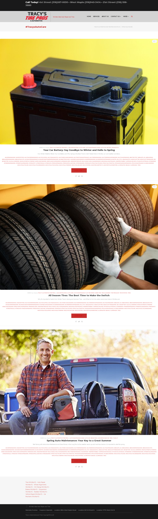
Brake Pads (94, 438)
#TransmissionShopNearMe (123, 163)
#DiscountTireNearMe (146, 159)
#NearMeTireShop (76, 161)
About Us (105, 16)
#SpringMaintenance (105, 451)
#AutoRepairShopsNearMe (109, 157)
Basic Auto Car (101, 147)
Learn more (78, 170)
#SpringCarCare (131, 161)
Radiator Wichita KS (40, 492)
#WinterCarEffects (97, 165)
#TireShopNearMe (57, 163)
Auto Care (82, 147)
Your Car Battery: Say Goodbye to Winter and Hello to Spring (79, 150)
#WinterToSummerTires (111, 165)
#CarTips (113, 159)
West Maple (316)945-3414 (85, 2)
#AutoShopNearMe (123, 157)
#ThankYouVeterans (142, 161)
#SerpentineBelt (121, 161)
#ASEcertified (20, 157)
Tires (129, 293)
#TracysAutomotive (108, 163)
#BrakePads (149, 157)
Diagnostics (115, 147)
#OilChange (85, 161)
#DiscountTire (135, 159)
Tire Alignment (105, 293)
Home (89, 16)
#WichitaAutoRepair (65, 165)
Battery (109, 147)
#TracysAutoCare (96, 163)
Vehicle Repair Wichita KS (34, 494)
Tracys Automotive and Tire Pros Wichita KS (107, 27)
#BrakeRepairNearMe (8, 159)
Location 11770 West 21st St (106, 510)
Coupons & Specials (45, 510)
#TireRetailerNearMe (22, 163)
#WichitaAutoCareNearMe (37, 165)
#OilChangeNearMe (95, 161)
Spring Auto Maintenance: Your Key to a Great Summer (79, 440)
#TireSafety (32, 163)
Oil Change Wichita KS (41, 487)
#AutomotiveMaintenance (81, 157)
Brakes (128, 165)
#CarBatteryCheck (64, 159)
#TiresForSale (40, 163)
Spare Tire (98, 293)
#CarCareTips (39, 449)
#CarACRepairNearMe (31, 159)
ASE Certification (73, 147)
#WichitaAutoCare (23, 165)
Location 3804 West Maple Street (65, 510)
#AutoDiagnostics (53, 157)
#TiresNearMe (80, 163)
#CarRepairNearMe (90, 159)
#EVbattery (5, 161)
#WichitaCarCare (77, 165)
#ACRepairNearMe (10, 157)
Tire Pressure (115, 293)
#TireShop (48, 163)
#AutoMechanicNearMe (66, 157)
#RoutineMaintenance (74, 451)
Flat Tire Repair (90, 293)
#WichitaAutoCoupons (52, 165)
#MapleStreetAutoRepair (27, 161)
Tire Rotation (123, 293)
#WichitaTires (86, 165)
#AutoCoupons (42, 157)
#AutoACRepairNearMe (31, 157)
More (125, 16)
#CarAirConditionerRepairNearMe (48, 159)
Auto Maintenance (91, 147)
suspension (133, 165)
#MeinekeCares (65, 161)
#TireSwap (88, 163)
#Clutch (119, 159)
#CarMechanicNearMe (77, 159)
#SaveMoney (84, 451)
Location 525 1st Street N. (86, 510)
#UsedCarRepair (149, 163)
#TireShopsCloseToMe (69, 163)
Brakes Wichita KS (31, 489)
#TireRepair (152, 161)
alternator (121, 165)
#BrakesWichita (20, 159)
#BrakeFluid (141, 157)
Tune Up (115, 438)
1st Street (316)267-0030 (54, 2)
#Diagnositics (127, 159)
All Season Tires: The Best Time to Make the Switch (79, 295)
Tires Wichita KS (31, 482)
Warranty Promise (31, 510)
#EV (155, 159)
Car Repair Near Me (103, 438)
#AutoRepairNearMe (95, 157)
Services (96, 16)
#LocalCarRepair (14, 161)
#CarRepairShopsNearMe (103, 159)
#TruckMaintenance (137, 163)
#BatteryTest (133, 157)
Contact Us (115, 16)
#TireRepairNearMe (9, 163)
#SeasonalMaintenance (108, 161)
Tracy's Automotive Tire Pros (58, 147)
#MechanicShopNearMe (54, 161)
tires (139, 165)
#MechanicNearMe (40, 161)
